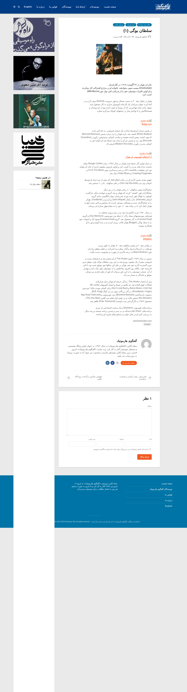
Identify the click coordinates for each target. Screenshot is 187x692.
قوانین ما (53, 7)
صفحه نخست (110, 7)
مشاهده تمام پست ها (129, 363)
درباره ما (40, 7)
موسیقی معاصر (118, 25)
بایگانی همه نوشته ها (144, 25)
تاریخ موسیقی (131, 25)
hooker (147, 324)
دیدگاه (150, 406)
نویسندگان (66, 7)
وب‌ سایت (91, 439)
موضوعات (94, 7)
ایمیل (121, 439)
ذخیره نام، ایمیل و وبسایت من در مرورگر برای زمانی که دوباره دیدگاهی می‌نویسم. (120, 449)
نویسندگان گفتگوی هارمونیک (161, 489)
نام (150, 439)
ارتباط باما (80, 7)
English (28, 7)
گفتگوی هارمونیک (141, 37)
